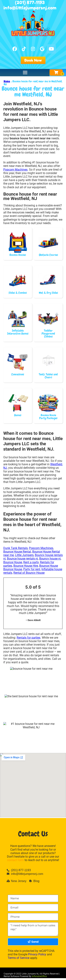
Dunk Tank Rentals (15, 548)
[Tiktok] (23, 48)
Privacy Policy (37, 954)
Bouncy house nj (50, 558)
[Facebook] (14, 48)
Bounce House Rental (17, 551)
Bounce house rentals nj (22, 558)
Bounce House (12, 562)
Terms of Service (18, 958)
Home (7, 81)
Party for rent (31, 569)
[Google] (42, 48)
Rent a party (31, 562)
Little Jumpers (24, 555)
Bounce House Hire (25, 565)
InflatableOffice (39, 976)
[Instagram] (33, 48)
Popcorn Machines (15, 169)
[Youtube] (51, 48)
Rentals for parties (28, 637)
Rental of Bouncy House (29, 572)
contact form (15, 860)
